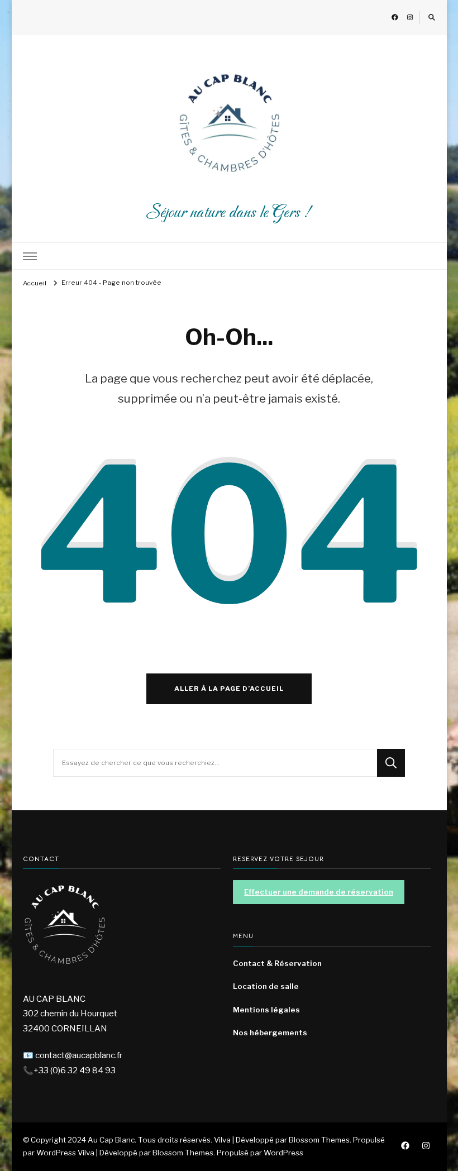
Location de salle (266, 986)
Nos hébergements (270, 1032)
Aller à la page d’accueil (229, 688)
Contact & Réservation (277, 963)
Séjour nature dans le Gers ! (229, 213)
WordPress (283, 1152)
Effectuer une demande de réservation (318, 891)
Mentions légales (266, 1009)
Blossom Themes (182, 1152)
